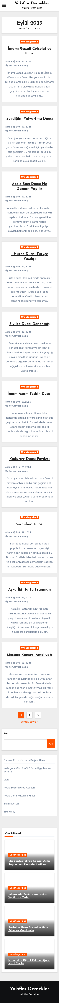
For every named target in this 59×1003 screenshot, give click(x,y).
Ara (6, 733)
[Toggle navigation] (4, 5)
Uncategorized (29, 41)
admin (8, 61)
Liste (7, 779)
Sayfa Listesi (11, 803)
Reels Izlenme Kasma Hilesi (19, 795)
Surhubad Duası (29, 524)
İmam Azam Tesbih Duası (29, 394)
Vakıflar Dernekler (32, 3)
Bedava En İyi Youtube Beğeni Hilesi (25, 760)
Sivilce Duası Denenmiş (29, 324)
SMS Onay (9, 811)
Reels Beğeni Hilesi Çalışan (19, 787)
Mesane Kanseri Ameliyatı (29, 655)
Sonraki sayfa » (29, 721)
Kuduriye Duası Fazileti (29, 459)
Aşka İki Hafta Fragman (29, 589)
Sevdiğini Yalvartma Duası (29, 119)
